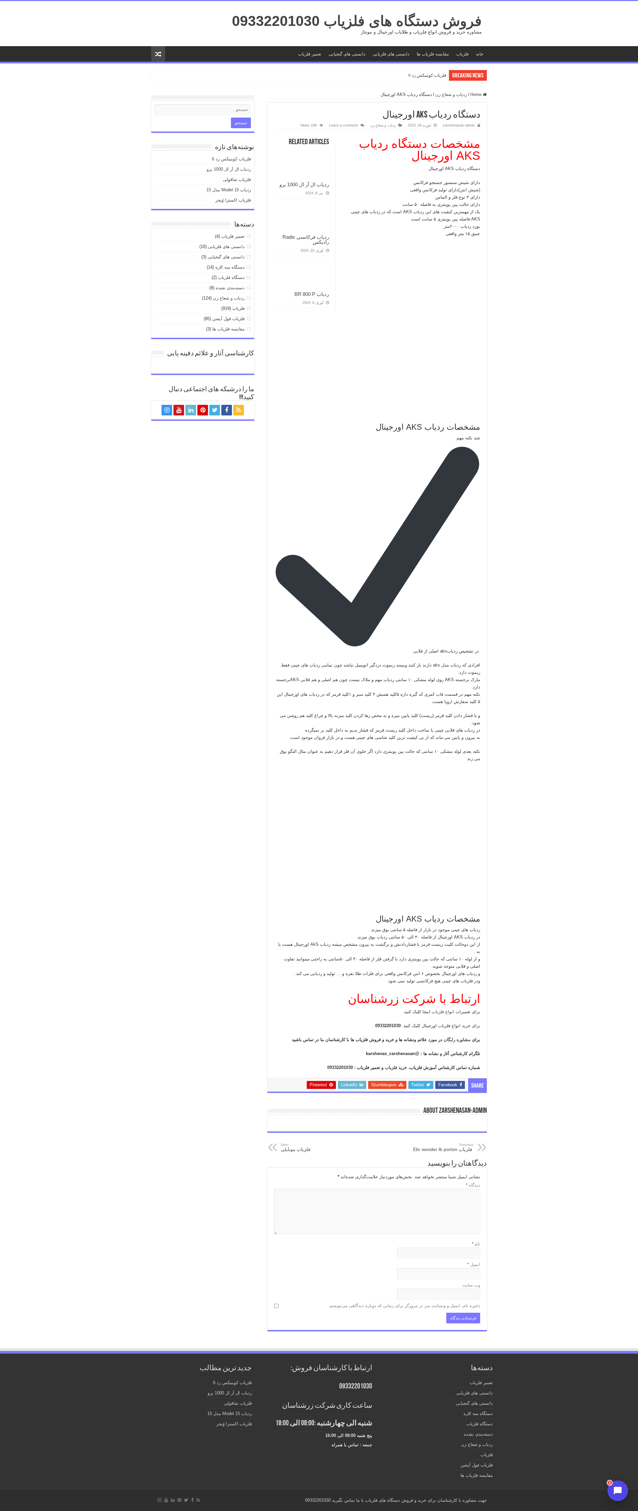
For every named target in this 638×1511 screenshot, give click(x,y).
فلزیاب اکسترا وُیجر (233, 200)
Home (476, 94)
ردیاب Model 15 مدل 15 (228, 189)
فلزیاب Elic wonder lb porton (443, 1147)
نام (476, 1243)
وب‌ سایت (471, 1285)
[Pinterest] (202, 410)
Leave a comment (343, 125)
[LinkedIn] (190, 410)
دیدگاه (473, 1185)
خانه (479, 53)
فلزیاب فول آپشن (228, 318)
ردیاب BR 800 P (311, 294)
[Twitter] (214, 410)
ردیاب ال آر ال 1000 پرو (304, 184)
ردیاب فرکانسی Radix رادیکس (305, 239)
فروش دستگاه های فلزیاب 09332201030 (357, 21)
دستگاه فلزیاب (231, 277)
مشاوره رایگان (458, 1039)
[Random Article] (158, 54)
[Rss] (238, 410)
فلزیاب (462, 53)
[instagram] (166, 410)
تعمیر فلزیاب (309, 53)
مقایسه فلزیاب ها (433, 53)
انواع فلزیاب (444, 1011)
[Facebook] (226, 410)
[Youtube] (178, 410)
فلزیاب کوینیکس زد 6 (427, 75)
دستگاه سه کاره (230, 267)
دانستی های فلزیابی (391, 53)
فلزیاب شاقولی (237, 179)
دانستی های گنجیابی (347, 53)
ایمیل (473, 1264)
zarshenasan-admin (459, 125)
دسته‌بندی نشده (230, 287)
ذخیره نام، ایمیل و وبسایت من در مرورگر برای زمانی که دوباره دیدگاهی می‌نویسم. (404, 1305)
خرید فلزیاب (396, 1067)
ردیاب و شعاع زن (451, 94)
